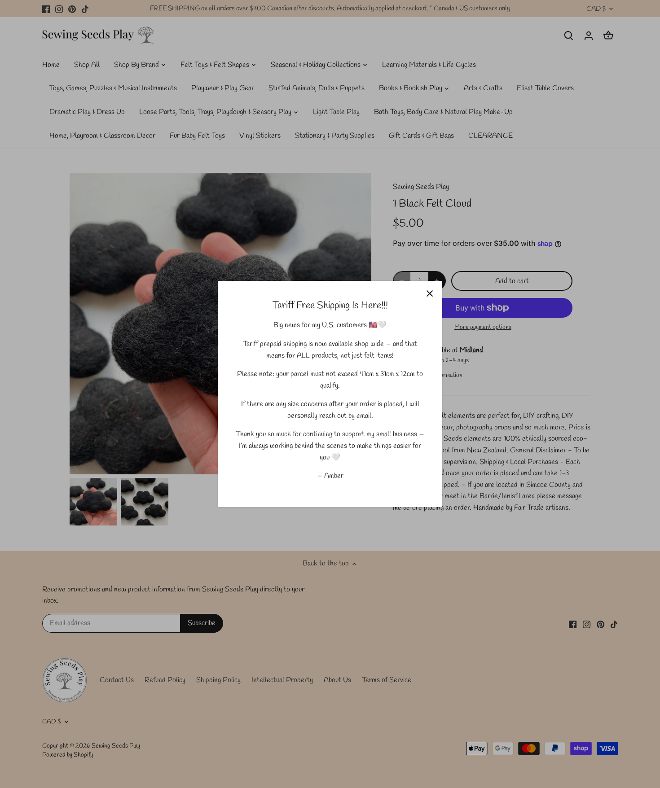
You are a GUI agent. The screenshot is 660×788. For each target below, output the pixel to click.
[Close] (430, 293)
